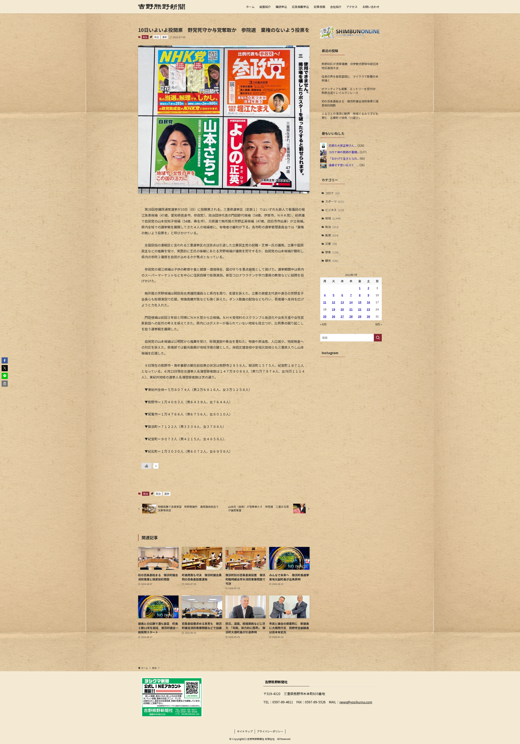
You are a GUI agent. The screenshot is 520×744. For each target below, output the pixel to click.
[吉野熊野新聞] (161, 6)
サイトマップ (245, 731)
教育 (331, 235)
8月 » (378, 324)
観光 (331, 260)
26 (333, 316)
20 (342, 309)
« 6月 (323, 324)
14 (351, 302)
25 (324, 316)
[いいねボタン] (146, 466)
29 (359, 316)
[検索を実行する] (378, 338)
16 (368, 302)
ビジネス (334, 210)
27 (342, 316)
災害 (331, 244)
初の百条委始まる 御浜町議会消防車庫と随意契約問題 (350, 103)
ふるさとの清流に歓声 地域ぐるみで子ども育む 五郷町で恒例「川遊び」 (350, 116)
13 (342, 302)
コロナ (332, 193)
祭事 (331, 252)
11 (324, 302)
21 (351, 309)
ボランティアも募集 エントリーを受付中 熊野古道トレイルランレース (350, 91)
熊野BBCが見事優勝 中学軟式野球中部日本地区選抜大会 (350, 66)
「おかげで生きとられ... (344, 158)
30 (368, 316)
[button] (5, 360)
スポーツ (334, 201)
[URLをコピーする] (5, 384)
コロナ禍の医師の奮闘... (344, 152)
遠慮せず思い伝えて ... (344, 165)
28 (351, 316)
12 (333, 302)
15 (359, 302)
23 (368, 309)
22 (359, 309)
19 (333, 309)
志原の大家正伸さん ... (343, 145)
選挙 (164, 37)
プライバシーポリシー (270, 731)
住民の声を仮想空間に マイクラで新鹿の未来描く (350, 78)
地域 (333, 218)
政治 (145, 37)
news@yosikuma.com (355, 702)
